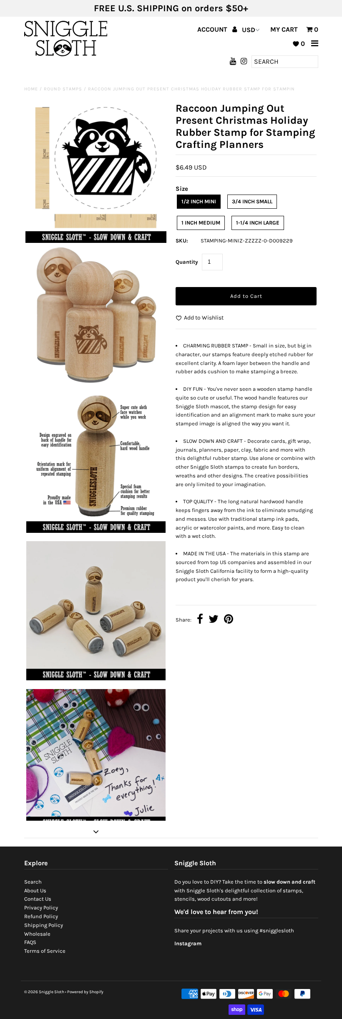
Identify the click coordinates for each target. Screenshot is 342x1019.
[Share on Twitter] (214, 620)
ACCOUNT (213, 29)
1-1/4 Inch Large (257, 223)
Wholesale (37, 934)
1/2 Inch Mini (198, 201)
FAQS (30, 942)
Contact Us (37, 899)
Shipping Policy (43, 925)
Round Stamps (63, 89)
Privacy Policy (41, 907)
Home (31, 89)
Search (33, 882)
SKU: (182, 240)
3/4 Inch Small (252, 201)
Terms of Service (44, 951)
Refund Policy (41, 916)
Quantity (187, 262)
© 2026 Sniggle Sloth (44, 991)
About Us (35, 890)
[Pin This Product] (228, 620)
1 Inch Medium (200, 223)
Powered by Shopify (85, 991)
